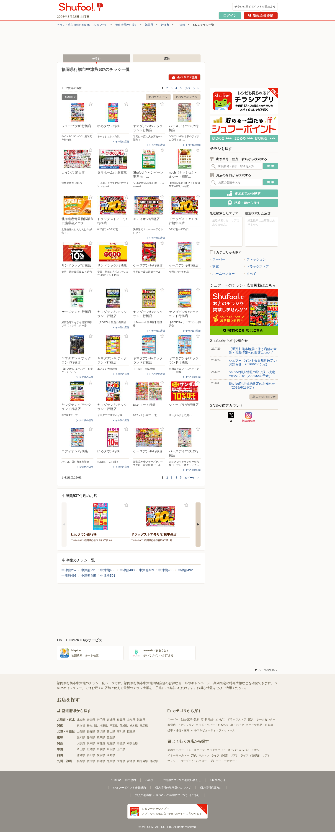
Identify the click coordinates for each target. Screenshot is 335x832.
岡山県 (81, 749)
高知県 (111, 755)
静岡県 (91, 737)
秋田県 (121, 719)
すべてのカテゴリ (187, 97)
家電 (215, 266)
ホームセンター (223, 273)
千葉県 (114, 725)
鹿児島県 (142, 761)
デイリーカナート (227, 761)
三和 (211, 761)
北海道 (81, 719)
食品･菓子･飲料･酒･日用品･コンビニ (202, 719)
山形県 (131, 719)
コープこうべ (188, 761)
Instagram (248, 417)
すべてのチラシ (158, 97)
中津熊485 (107, 570)
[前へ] (64, 524)
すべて (251, 273)
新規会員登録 (261, 15)
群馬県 (144, 725)
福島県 (141, 719)
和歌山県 (132, 743)
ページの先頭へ (266, 670)
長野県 (91, 731)
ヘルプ (149, 780)
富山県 (111, 731)
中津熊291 (88, 570)
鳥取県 (101, 749)
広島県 (91, 749)
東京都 (81, 725)
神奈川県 (92, 725)
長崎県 (101, 761)
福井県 (131, 731)
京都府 (101, 743)
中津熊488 (127, 570)
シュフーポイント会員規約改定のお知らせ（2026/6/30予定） (253, 362)
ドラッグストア (258, 266)
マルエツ (203, 755)
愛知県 (81, 737)
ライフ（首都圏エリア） (255, 755)
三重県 (111, 737)
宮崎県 (131, 761)
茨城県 (124, 725)
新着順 (67, 97)
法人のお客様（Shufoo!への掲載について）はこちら (167, 795)
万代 (194, 755)
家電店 (172, 725)
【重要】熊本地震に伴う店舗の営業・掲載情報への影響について (253, 350)
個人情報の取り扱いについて (173, 787)
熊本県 (111, 761)
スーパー (218, 259)
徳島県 (81, 755)
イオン (255, 750)
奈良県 (121, 743)
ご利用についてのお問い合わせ (182, 780)
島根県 (111, 749)
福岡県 (149, 24)
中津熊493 (69, 575)
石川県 (121, 731)
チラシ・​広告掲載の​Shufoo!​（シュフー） (82, 24)
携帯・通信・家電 (178, 730)
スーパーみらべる (239, 750)
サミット (173, 761)
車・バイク (237, 725)
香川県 (91, 755)
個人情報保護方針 (211, 787)
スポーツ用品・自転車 (259, 725)
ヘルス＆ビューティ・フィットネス (213, 730)
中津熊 (181, 24)
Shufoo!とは (217, 780)
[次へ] (198, 524)
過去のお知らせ (263, 397)
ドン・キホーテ (195, 750)
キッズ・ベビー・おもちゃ (212, 725)
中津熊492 (185, 570)
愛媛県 (101, 755)
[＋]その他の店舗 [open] (120, 141)
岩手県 (101, 719)
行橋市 (165, 24)
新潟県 (101, 731)
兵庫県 (91, 743)
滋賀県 (111, 743)
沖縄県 (154, 761)
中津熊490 (165, 570)
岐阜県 (101, 737)
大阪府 (81, 743)
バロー (202, 761)
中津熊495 (88, 575)
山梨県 (81, 731)
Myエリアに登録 (184, 77)
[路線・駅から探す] (244, 203)
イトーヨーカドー (178, 755)
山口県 (121, 749)
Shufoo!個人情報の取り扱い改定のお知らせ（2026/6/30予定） (252, 373)
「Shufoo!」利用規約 (123, 780)
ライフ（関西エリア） (225, 755)
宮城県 (111, 719)
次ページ (192, 88)
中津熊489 (146, 570)
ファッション (256, 259)
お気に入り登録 (90, 104)
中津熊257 (69, 570)
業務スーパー (176, 750)
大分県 (121, 761)
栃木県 (134, 725)
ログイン (230, 15)
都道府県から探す (126, 24)
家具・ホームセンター (262, 719)
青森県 (91, 719)
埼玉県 (104, 725)
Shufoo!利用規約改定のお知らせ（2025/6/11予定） (252, 385)
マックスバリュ (216, 750)
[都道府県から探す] (244, 193)
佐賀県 (91, 761)
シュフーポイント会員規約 (129, 787)
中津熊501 (107, 575)
